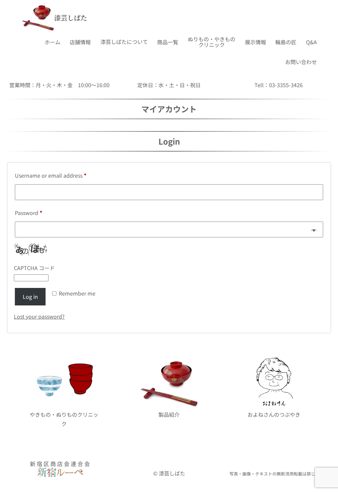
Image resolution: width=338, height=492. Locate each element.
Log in (30, 296)
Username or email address (62, 175)
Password (39, 212)
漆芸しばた (70, 17)
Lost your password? (39, 316)
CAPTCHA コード (34, 268)
